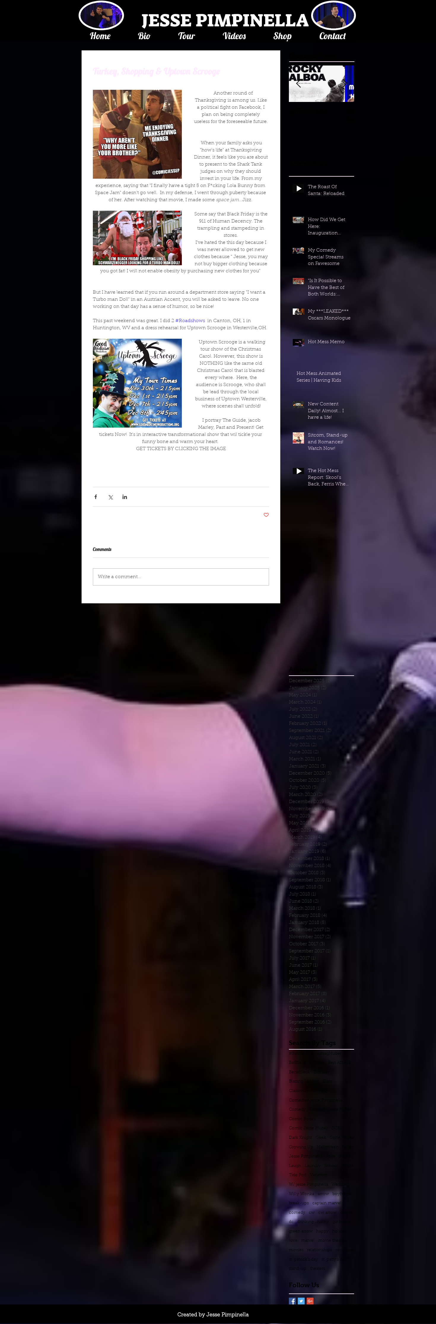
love (293, 1241)
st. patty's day (334, 1260)
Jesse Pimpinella (305, 1156)
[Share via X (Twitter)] (110, 497)
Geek (321, 1138)
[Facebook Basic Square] (292, 1301)
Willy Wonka (301, 1194)
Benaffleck (299, 1072)
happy (322, 1231)
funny (323, 1222)
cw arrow (327, 1213)
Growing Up (301, 1147)
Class (327, 1082)
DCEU (337, 1128)
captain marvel (326, 1203)
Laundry (313, 1166)
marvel (308, 1241)
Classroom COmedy (309, 1091)
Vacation (318, 1175)
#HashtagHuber (325, 1054)
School (331, 1166)
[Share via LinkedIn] (125, 497)
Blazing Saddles (304, 1082)
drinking (305, 1222)
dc (291, 1222)
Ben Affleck (339, 1063)
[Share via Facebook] (95, 497)
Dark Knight (300, 1138)
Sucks (347, 1166)
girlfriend (341, 1222)
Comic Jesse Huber (308, 1128)
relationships (319, 1250)
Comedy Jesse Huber (330, 1110)
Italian (348, 1147)
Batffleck (297, 1063)
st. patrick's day (303, 1260)
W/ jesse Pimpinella (308, 1185)
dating (346, 1213)
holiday (339, 1231)
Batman (317, 1063)
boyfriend (341, 1194)
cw (312, 1213)
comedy (297, 1213)
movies (296, 1250)
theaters (317, 1269)
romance (344, 1250)
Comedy (297, 1110)
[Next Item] (344, 83)
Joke (330, 1156)
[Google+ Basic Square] (310, 1301)
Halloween (327, 1147)
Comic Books (302, 1119)
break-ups (299, 1203)
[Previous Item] (298, 83)
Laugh (295, 1166)
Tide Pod (297, 1175)
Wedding (340, 1185)
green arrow (301, 1231)
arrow (323, 1194)
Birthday (322, 1072)
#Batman (298, 1054)
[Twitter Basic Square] (301, 1301)
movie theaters (332, 1241)
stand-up (297, 1269)
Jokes (345, 1156)
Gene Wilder (342, 1138)
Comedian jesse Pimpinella (316, 1100)
